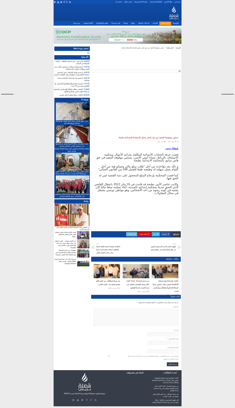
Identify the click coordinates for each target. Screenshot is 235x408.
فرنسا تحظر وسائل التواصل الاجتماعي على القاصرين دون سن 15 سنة (71, 85)
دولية (133, 23)
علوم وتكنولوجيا (102, 23)
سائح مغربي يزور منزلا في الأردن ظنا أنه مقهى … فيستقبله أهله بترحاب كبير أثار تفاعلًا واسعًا (72, 173)
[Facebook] (64, 2)
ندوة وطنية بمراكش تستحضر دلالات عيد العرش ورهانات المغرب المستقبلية (71, 68)
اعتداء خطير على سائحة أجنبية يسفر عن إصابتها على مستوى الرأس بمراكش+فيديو (72, 145)
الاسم (176, 330)
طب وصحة (116, 23)
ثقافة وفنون (88, 23)
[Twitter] (61, 2)
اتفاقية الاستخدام (156, 2)
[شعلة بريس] (173, 13)
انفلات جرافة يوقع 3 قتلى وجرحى (70, 95)
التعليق (175, 307)
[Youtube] (58, 2)
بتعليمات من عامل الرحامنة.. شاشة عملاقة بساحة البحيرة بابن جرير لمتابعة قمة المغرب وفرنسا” (65, 252)
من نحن (177, 2)
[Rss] (70, 2)
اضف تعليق (160, 142)
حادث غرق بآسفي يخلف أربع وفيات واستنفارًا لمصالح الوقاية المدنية (72, 122)
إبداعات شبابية (143, 23)
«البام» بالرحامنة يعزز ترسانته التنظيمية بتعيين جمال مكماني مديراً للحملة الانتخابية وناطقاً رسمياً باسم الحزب (165, 380)
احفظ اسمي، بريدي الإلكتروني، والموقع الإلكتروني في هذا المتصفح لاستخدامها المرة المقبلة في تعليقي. (153, 357)
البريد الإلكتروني (172, 339)
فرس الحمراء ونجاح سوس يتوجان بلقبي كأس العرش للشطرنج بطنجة (65, 234)
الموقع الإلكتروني (172, 348)
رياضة (125, 23)
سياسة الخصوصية (141, 2)
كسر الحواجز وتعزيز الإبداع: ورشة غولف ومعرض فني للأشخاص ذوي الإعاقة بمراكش (72, 195)
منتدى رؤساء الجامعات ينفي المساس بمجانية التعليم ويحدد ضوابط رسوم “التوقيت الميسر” (71, 74)
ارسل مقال (128, 2)
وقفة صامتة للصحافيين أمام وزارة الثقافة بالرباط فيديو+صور (72, 150)
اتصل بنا (119, 2)
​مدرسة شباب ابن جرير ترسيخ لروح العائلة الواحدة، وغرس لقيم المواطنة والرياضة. (65, 261)
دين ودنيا (76, 23)
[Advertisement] (226, 45)
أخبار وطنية (165, 23)
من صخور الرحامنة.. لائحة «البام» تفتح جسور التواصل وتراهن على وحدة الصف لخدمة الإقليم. (137, 284)
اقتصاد (155, 23)
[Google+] (66, 2)
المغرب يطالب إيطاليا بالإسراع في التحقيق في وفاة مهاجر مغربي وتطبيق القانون (71, 90)
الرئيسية (176, 23)
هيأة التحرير (168, 2)
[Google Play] (55, 2)
